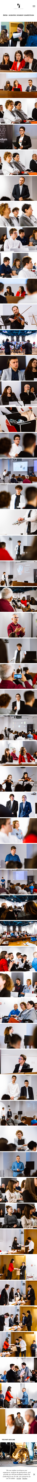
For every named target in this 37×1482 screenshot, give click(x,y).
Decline (24, 1478)
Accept (19, 1478)
